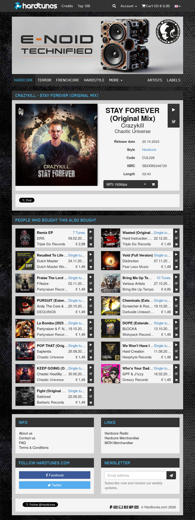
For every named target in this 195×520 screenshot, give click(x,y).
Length (129, 173)
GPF (126, 373)
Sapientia (44, 351)
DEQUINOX (46, 311)
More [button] (114, 80)
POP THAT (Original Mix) (57, 345)
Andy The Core (48, 305)
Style (131, 149)
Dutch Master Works (53, 266)
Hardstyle (94, 80)
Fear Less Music (135, 266)
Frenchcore (67, 80)
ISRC (131, 165)
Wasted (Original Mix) (140, 232)
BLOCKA (129, 328)
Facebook (56, 475)
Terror (45, 80)
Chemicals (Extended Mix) (144, 300)
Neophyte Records (137, 356)
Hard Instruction (134, 238)
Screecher (130, 305)
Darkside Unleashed (138, 311)
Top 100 (84, 6)
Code (131, 157)
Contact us (27, 438)
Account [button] (128, 6)
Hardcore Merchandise (122, 438)
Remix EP (45, 232)
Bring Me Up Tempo (138, 289)
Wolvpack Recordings (139, 334)
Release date (124, 141)
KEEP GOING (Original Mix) (60, 368)
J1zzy (139, 373)
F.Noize (43, 283)
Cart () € (157, 6)
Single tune (162, 232)
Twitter (56, 485)
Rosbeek (150, 305)
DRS (40, 238)
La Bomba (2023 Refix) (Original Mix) (67, 323)
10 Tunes (163, 277)
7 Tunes (79, 232)
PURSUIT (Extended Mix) (57, 300)
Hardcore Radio (116, 433)
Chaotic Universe (133, 131)
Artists (155, 80)
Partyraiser (45, 328)
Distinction (130, 260)
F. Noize (64, 328)
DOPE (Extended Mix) (140, 323)
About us (25, 433)
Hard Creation (133, 351)
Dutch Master (47, 260)
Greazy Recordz (135, 379)
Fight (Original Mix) (53, 390)
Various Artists (133, 283)
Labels (174, 80)
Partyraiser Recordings (55, 289)
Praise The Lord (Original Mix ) (62, 277)
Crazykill (132, 125)
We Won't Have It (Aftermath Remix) (152, 345)
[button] (114, 6)
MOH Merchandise (119, 442)
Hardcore (23, 80)
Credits (67, 6)
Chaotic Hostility (49, 373)
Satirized (43, 396)
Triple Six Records (51, 243)
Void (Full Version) (137, 255)
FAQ (22, 442)
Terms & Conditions (34, 447)
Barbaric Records (50, 402)
